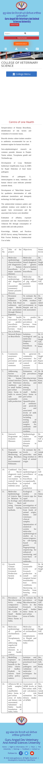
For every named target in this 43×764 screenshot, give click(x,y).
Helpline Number (22, 38)
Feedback (25, 749)
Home (4, 747)
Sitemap (16, 749)
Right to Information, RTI (19, 747)
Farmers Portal (14, 24)
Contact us (36, 749)
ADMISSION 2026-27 (21, 43)
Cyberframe (30, 760)
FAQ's (33, 747)
